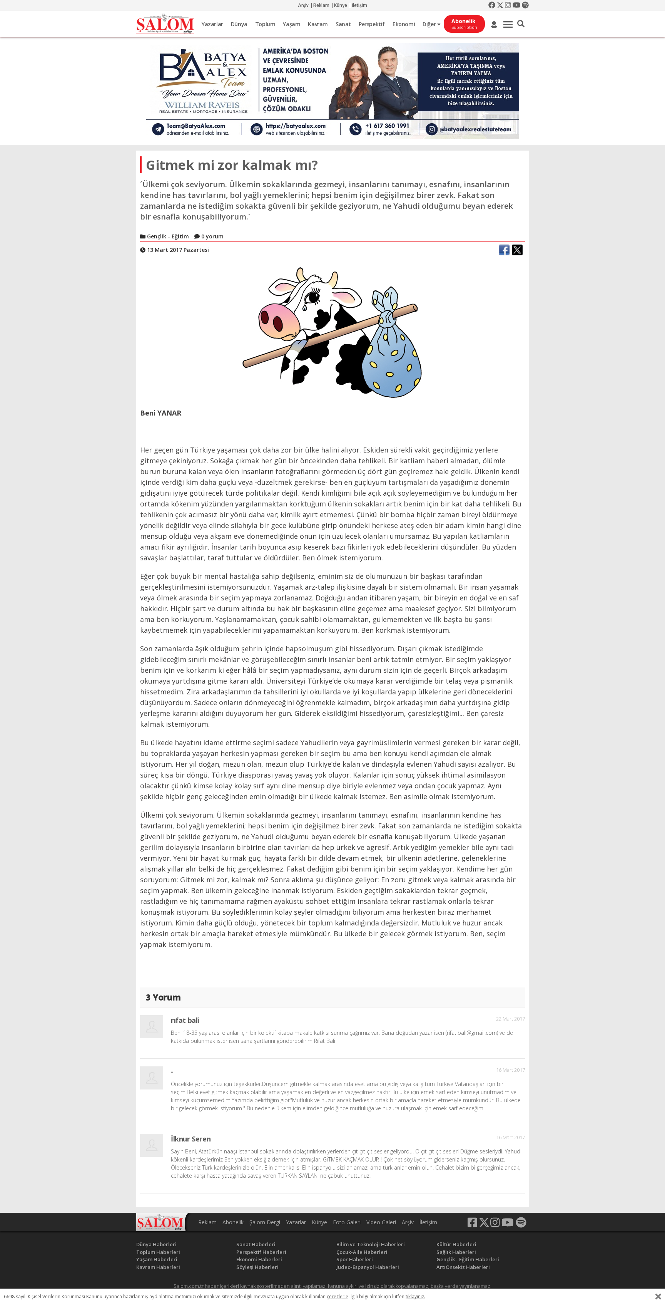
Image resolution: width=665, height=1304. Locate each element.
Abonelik (233, 1222)
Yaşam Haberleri (156, 1259)
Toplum (265, 24)
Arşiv (303, 5)
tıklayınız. (415, 1296)
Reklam (321, 5)
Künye (340, 5)
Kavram (318, 24)
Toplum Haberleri (158, 1252)
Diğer (430, 24)
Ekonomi (404, 24)
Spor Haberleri (354, 1259)
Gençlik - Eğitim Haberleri (467, 1259)
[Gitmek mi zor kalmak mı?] (332, 332)
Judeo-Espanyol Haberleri (367, 1267)
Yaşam (291, 24)
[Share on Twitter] (517, 250)
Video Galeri (381, 1222)
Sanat (343, 24)
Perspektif (372, 24)
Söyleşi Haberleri (257, 1267)
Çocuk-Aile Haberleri (362, 1252)
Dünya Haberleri (156, 1244)
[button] (521, 24)
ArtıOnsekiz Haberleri (463, 1267)
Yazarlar (212, 24)
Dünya (239, 24)
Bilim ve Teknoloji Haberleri (370, 1244)
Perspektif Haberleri (261, 1252)
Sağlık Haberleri (456, 1252)
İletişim (359, 5)
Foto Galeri (347, 1222)
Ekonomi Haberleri (259, 1259)
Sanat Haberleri (256, 1244)
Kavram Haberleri (158, 1267)
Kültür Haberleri (456, 1244)
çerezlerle (337, 1296)
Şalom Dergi (264, 1222)
